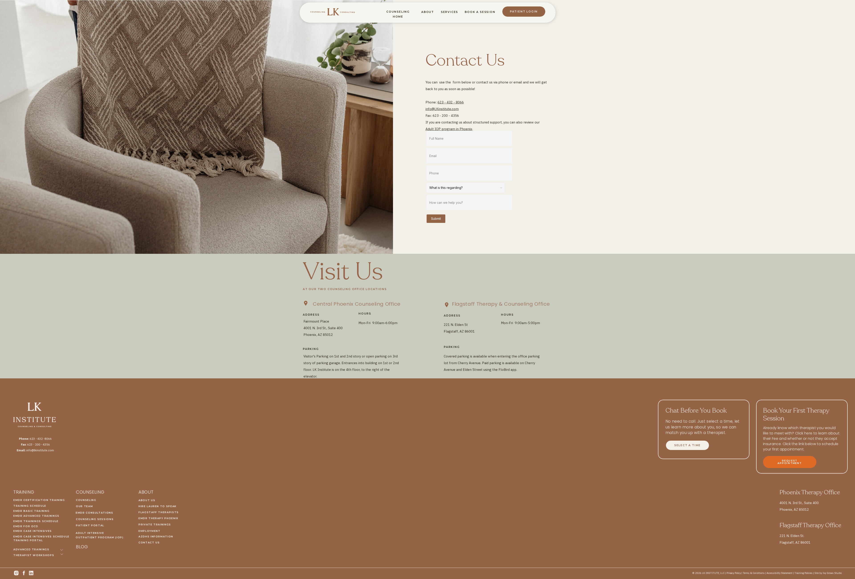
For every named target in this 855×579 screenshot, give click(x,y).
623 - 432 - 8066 (451, 102)
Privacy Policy (734, 573)
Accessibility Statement (779, 573)
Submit (436, 218)
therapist (716, 432)
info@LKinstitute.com (442, 109)
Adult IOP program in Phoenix (448, 129)
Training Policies (803, 573)
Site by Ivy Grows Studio (828, 573)
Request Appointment (790, 461)
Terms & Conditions (754, 573)
